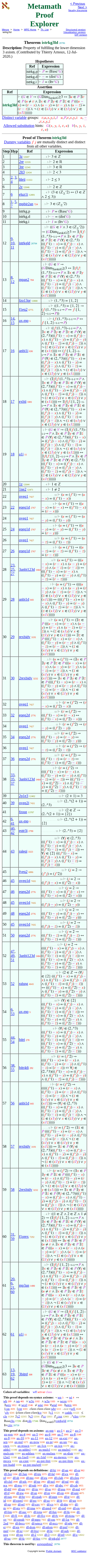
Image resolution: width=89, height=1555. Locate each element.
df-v (45, 1485)
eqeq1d (24, 507)
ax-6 (48, 1434)
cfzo (76, 1416)
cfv (7, 1412)
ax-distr (68, 1453)
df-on (76, 1508)
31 (12, 1234)
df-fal (51, 1474)
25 (12, 569)
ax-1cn (41, 1446)
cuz (60, 1416)
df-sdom (47, 1527)
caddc (68, 1412)
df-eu (44, 1478)
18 (12, 454)
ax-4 (22, 1434)
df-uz (7, 1538)
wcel (24, 1405)
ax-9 (7, 1438)
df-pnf (63, 1527)
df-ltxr (35, 1531)
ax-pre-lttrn (66, 1461)
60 (12, 1292)
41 (12, 823)
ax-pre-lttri (44, 1461)
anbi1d (24, 599)
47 (12, 951)
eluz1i (23, 194)
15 (12, 323)
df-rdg (68, 1523)
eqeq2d (24, 715)
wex (8, 1405)
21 (12, 1288)
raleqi (23, 851)
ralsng (23, 984)
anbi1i (23, 351)
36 (12, 759)
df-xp (7, 1504)
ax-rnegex (60, 1457)
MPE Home (30, 29)
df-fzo (36, 1538)
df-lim (8, 1512)
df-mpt (53, 1497)
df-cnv (36, 1504)
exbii (22, 401)
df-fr (59, 1500)
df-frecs (20, 1523)
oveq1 (23, 496)
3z (21, 156)
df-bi (53, 1470)
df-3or (8, 1474)
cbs (12, 1421)
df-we (72, 1500)
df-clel (8, 1481)
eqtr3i (23, 831)
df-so (46, 1500)
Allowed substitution (18, 126)
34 (12, 737)
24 (12, 529)
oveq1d (24, 881)
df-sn (34, 1493)
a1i (21, 454)
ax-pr (49, 1442)
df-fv (55, 1516)
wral (54, 1405)
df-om (51, 1519)
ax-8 (73, 1434)
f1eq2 (23, 309)
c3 (31, 1416)
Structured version (76, 29)
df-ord (62, 1508)
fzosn (23, 812)
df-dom (30, 1527)
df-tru (37, 1474)
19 (12, 1374)
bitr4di (24, 1068)
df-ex (65, 1474)
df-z (75, 1534)
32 (12, 715)
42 (12, 833)
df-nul (76, 1489)
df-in (35, 1489)
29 (12, 637)
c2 (18, 1416)
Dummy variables (17, 142)
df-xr (19, 1531)
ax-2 (69, 1430)
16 (12, 351)
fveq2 (23, 872)
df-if (6, 1493)
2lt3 (22, 172)
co (40, 1412)
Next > (82, 7)
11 (12, 247)
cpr (20, 1409)
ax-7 (60, 1434)
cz (44, 1416)
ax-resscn (23, 1446)
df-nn (19, 1534)
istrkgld (24, 243)
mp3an (24, 1285)
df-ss (48, 1489)
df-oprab (19, 1519)
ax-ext (63, 1438)
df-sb (16, 1478)
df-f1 (14, 1516)
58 (12, 1190)
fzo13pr (25, 300)
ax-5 (35, 1434)
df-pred (46, 1508)
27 (12, 574)
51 (12, 960)
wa (18, 1401)
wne (40, 1405)
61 (12, 1334)
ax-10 (20, 1438)
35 (12, 779)
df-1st (65, 1519)
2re (21, 162)
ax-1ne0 (23, 1457)
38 (12, 1065)
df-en (16, 1527)
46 (12, 892)
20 (12, 1279)
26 (12, 551)
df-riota (70, 1516)
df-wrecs (37, 1523)
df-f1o (41, 1516)
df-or (77, 1470)
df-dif (7, 1489)
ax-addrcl (25, 1449)
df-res (16, 1508)
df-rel (21, 1504)
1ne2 (22, 489)
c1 (51, 1412)
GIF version (81, 34)
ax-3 (78, 1430)
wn (59, 1397)
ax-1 (60, 1430)
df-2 (33, 1534)
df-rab (32, 1485)
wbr (53, 1409)
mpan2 (24, 280)
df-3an (23, 1474)
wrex (69, 1405)
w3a (47, 1401)
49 (12, 956)
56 (12, 1103)
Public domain (53, 1551)
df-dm (64, 1504)
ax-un (63, 1442)
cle (5, 1416)
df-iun (8, 1497)
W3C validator (78, 1551)
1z (21, 484)
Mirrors (5, 29)
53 (12, 1014)
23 (12, 565)
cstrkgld (61, 1421)
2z (21, 187)
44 (12, 1037)
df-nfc (23, 1481)
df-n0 (61, 1534)
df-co (50, 1504)
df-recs (53, 1523)
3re (21, 167)
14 (12, 318)
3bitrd (23, 1374)
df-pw (20, 1493)
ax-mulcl (44, 1449)
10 (12, 243)
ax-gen (8, 1434)
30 (12, 678)
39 (12, 803)
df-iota (37, 1512)
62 (12, 1378)
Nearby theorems (77, 10)
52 (12, 984)
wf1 (73, 1409)
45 (12, 881)
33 (12, 775)
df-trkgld (54, 1538)
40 (12, 828)
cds (29, 1421)
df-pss (61, 1489)
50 (12, 935)
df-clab (58, 1478)
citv (10, 1425)
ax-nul (18, 1442)
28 (12, 599)
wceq (63, 1401)
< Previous (77, 3)
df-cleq (74, 1478)
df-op (60, 1493)
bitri (22, 1040)
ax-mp (23, 321)
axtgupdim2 (45, 1544)
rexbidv (24, 637)
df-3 (47, 1534)
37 (12, 783)
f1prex (24, 1237)
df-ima (31, 1508)
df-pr (47, 1493)
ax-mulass (48, 1453)
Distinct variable (14, 118)
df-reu (18, 1485)
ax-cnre (24, 1461)
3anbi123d (27, 569)
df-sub (65, 1531)
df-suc (23, 1512)
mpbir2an (26, 204)
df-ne (37, 1481)
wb (5, 1401)
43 (12, 851)
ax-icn (58, 1446)
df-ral (65, 1481)
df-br (22, 1497)
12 (12, 282)
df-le (50, 1531)
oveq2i (24, 803)
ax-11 (34, 1438)
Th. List (45, 29)
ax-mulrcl (64, 1449)
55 (12, 1070)
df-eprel (18, 1500)
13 (12, 1370)
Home (16, 29)
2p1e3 (23, 796)
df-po (33, 1500)
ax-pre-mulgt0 (32, 1465)
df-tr (67, 1497)
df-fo (27, 1516)
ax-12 (48, 1438)
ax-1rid (41, 1457)
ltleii (22, 179)
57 (12, 1146)
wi (70, 1397)
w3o (31, 1401)
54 (12, 1042)
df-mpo (36, 1519)
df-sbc (59, 1485)
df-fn (67, 1512)
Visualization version (74, 32)
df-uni (75, 1493)
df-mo (30, 1478)
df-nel (51, 1481)
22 (12, 507)
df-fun (53, 1512)
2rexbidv (25, 678)
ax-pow (34, 1442)
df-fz (22, 1538)
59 (12, 1239)
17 (12, 401)
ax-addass (28, 1453)
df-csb (74, 1485)
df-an (65, 1470)
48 (12, 913)
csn (7, 1409)
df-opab (37, 1497)
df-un (21, 1489)
